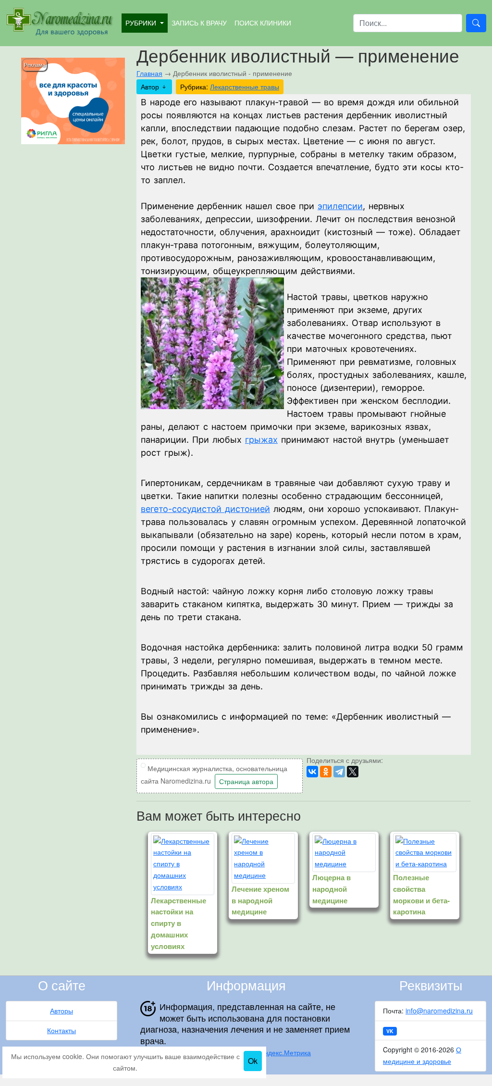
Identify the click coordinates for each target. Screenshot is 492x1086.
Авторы (61, 1010)
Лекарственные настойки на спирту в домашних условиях (178, 923)
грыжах (261, 440)
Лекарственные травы (244, 86)
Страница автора (246, 781)
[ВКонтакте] (312, 771)
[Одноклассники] (326, 771)
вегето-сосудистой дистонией (205, 509)
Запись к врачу (199, 22)
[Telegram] (339, 771)
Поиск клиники (262, 22)
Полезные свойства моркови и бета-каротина (421, 894)
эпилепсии (340, 206)
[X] (352, 771)
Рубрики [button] (141, 22)
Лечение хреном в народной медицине (260, 900)
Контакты (61, 1030)
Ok (253, 1060)
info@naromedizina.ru (439, 1010)
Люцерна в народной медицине (331, 889)
